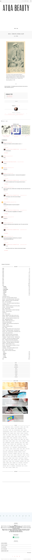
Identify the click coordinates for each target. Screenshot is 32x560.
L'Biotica (17, 445)
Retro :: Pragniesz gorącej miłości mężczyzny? (10, 339)
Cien (18, 434)
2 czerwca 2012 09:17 (9, 156)
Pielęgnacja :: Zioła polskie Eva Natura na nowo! (10, 347)
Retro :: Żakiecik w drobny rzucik (7, 349)
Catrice (4, 434)
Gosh (3, 442)
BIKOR (9, 428)
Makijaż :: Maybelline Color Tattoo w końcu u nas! (10, 315)
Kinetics (12, 445)
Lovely (6, 450)
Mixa (21, 453)
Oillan (12, 456)
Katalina (5, 187)
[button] (16, 28)
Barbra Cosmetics (20, 428)
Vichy (22, 464)
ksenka (5, 156)
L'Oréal (25, 445)
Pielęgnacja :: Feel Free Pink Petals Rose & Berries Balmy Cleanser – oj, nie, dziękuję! (16, 403)
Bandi (16, 428)
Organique (15, 456)
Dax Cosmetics (8, 436)
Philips (12, 459)
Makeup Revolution (16, 450)
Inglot (23, 442)
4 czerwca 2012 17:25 (10, 236)
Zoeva (6, 467)
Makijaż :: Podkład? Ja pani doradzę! (16, 387)
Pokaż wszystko (29, 552)
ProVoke (22, 459)
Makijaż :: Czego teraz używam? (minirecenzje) (10, 334)
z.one (16, 467)
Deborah (13, 436)
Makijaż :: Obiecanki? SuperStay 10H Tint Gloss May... (11, 305)
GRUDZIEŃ (18, 528)
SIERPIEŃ (25, 526)
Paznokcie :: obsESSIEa (6, 346)
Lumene (10, 450)
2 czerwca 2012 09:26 (20, 161)
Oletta (5, 222)
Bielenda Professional (6, 431)
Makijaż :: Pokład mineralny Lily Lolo (8, 343)
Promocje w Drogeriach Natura (7, 326)
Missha (19, 453)
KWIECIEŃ (13, 526)
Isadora (27, 442)
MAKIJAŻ (16, 364)
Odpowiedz (5, 145)
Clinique (24, 434)
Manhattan (21, 450)
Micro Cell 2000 (5, 453)
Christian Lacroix (14, 434)
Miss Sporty (15, 453)
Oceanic (9, 456)
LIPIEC (22, 526)
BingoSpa (11, 431)
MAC (12, 450)
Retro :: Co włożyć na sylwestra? (16, 136)
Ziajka (4, 467)
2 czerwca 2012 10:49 (9, 173)
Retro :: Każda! (4, 327)
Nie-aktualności (9, 96)
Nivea (4, 456)
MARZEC (9, 526)
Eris (19, 439)
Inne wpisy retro (9, 95)
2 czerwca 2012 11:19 (10, 187)
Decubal (16, 436)
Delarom (19, 436)
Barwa (24, 428)
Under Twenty (12, 464)
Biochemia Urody (19, 431)
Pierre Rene (15, 459)
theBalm (14, 467)
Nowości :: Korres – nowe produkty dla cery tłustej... (11, 316)
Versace (19, 464)
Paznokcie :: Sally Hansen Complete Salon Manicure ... (11, 303)
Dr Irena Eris (5, 439)
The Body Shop (5, 464)
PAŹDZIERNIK (29, 527)
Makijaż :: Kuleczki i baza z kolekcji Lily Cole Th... (10, 335)
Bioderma (24, 431)
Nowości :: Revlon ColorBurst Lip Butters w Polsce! (10, 345)
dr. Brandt (10, 467)
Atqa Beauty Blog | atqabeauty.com (12, 149)
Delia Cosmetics (24, 436)
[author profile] (16, 108)
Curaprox (4, 436)
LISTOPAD (14, 528)
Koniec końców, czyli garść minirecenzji (9, 350)
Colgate (27, 434)
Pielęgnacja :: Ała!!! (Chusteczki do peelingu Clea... (10, 323)
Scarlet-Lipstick (7, 202)
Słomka (5, 236)
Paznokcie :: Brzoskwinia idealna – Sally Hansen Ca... (11, 330)
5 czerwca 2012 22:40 (23, 244)
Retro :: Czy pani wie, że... (25, 136)
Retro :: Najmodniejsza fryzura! (7, 319)
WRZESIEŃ (28, 526)
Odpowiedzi (6, 147)
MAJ (16, 526)
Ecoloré (9, 439)
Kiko (9, 445)
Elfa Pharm (15, 439)
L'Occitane (21, 445)
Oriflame (23, 456)
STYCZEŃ (4, 526)
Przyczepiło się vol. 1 (6, 304)
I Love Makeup (17, 442)
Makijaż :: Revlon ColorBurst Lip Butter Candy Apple (10, 309)
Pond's (19, 459)
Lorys (4, 450)
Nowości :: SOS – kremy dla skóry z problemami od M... (11, 331)
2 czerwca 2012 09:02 (8, 142)
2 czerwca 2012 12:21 (13, 202)
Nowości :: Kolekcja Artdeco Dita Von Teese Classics (11, 328)
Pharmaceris (5, 459)
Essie (24, 439)
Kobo (14, 445)
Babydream (12, 428)
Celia (6, 434)
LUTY (17, 525)
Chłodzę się (4, 312)
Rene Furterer (27, 459)
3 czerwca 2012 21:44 (23, 180)
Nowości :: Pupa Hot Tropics (7, 311)
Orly (25, 456)
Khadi (6, 445)
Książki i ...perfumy (5, 324)
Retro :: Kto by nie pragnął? (6, 301)
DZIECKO (16, 371)
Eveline (27, 439)
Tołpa (8, 464)
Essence (22, 439)
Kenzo (4, 445)
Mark (25, 450)
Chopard (10, 434)
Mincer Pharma (10, 453)
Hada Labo (12, 442)
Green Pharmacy (8, 442)
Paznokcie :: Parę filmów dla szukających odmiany (10, 338)
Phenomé (9, 459)
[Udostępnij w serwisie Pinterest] (19, 106)
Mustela (27, 453)
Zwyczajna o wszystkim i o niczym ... (10, 161)
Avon (6, 428)
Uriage (16, 464)
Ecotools (12, 439)
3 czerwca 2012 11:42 (9, 222)
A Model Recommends (4, 543)
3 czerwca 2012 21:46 (23, 210)
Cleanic (21, 434)
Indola (21, 442)
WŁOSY (16, 368)
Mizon (24, 453)
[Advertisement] (16, 21)
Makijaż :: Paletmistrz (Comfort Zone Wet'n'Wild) (10, 300)
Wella (25, 464)
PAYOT (28, 456)
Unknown (5, 167)
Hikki (4, 142)
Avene (4, 428)
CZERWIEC (18, 526)
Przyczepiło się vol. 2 (6, 296)
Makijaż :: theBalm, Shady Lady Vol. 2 (8, 320)
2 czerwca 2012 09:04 (23, 149)
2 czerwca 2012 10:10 (10, 167)
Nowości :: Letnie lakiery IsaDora (7, 307)
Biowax (28, 431)
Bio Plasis (15, 431)
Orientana (19, 456)
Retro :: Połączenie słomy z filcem (6, 136)
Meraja (5, 173)
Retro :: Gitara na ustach (6, 308)
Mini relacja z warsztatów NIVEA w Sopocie (9, 297)
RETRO (16, 375)
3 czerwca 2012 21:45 (23, 195)
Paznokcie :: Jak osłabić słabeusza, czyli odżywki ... (11, 342)
